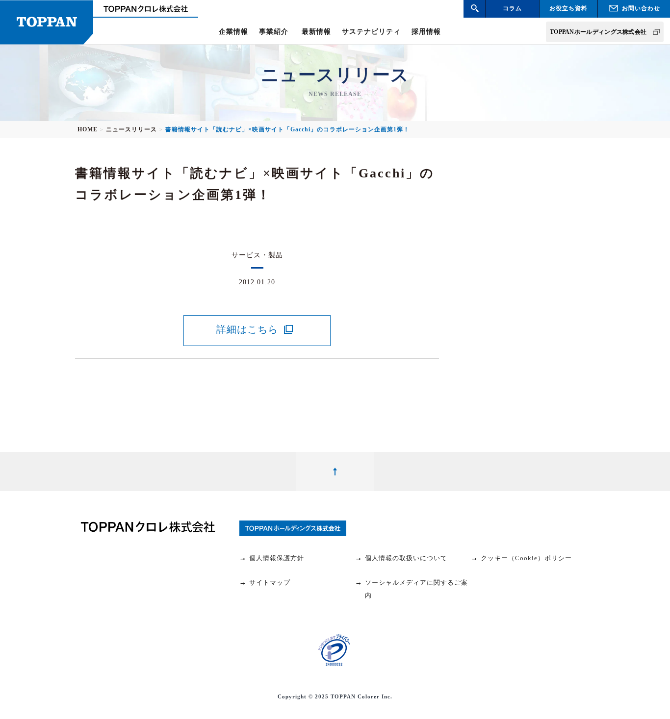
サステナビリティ (371, 31)
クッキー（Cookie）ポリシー (526, 558)
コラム (512, 8)
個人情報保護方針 (276, 558)
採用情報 (426, 31)
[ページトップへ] (335, 471)
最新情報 (316, 31)
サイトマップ (269, 582)
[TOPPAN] (46, 22)
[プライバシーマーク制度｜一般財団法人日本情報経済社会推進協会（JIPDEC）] (334, 650)
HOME (87, 129)
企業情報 (233, 31)
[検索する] (475, 8)
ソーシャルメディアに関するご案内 (416, 589)
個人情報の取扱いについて (406, 558)
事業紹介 (273, 31)
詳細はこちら (247, 329)
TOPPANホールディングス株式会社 (598, 31)
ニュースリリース (131, 129)
